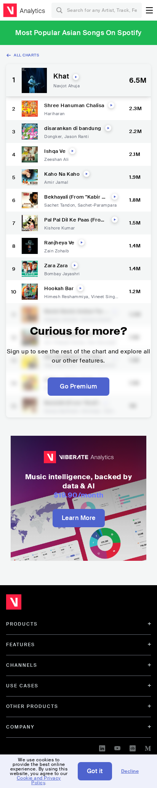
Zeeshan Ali (56, 159)
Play (76, 77)
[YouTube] (117, 747)
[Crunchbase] (133, 747)
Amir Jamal (56, 182)
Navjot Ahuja (66, 85)
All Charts (26, 55)
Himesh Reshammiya (66, 296)
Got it (95, 771)
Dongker (53, 136)
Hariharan (54, 113)
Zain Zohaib (56, 251)
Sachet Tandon (59, 205)
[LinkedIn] (102, 747)
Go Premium (78, 386)
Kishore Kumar (59, 228)
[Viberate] (10, 10)
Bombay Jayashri (62, 273)
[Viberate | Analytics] (49, 603)
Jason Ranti (76, 136)
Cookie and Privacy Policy (39, 780)
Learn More (79, 518)
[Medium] (148, 747)
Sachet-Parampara (97, 205)
